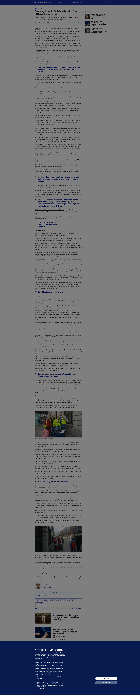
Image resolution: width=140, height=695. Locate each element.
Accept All (106, 678)
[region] (70, 668)
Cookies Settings (106, 682)
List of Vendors (40, 688)
